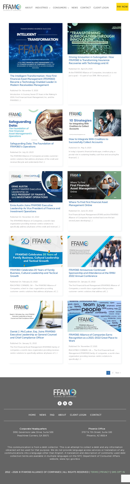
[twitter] (65, 403)
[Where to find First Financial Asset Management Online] (94, 172)
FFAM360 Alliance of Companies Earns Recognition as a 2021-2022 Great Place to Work (93, 337)
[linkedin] (70, 403)
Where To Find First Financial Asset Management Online (88, 204)
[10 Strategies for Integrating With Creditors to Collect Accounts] (35, 110)
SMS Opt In (118, 472)
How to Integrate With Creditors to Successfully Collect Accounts (88, 141)
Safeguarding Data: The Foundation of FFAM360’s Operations (32, 145)
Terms (94, 472)
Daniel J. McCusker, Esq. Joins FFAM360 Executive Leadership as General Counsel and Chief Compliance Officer (33, 334)
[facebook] (60, 403)
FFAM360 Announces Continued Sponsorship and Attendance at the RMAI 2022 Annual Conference (92, 272)
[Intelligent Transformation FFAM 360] (35, 24)
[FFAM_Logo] (12, 4)
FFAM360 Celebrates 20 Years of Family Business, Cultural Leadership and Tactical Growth (34, 272)
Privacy (105, 472)
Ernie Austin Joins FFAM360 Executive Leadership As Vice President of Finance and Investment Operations (35, 208)
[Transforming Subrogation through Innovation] (94, 24)
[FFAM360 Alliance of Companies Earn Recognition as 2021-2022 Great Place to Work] (94, 301)
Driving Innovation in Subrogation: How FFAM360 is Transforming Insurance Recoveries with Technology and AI (91, 60)
